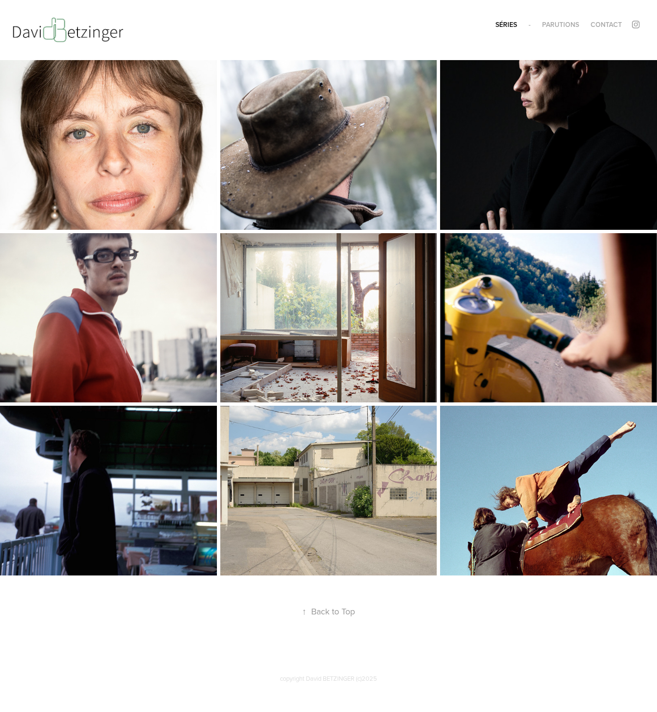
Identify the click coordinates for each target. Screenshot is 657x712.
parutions (560, 24)
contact (606, 24)
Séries (506, 24)
